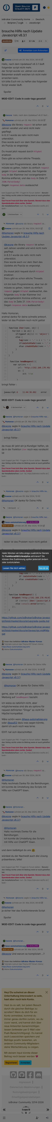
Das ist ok (43, 568)
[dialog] (26, 561)
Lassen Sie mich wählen (14, 568)
